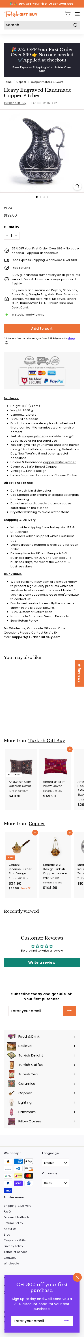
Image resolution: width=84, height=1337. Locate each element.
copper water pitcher (59, 462)
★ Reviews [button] (79, 673)
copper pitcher (33, 436)
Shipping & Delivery (17, 1206)
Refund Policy (13, 1223)
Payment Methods (17, 1217)
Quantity (11, 227)
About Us (10, 1229)
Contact (10, 1258)
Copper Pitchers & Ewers (47, 82)
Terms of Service (15, 1252)
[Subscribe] (69, 1011)
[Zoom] (77, 186)
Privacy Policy (13, 1246)
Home (7, 82)
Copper (21, 82)
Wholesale (11, 1263)
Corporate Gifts (15, 1240)
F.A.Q (7, 1211)
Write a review (42, 962)
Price (8, 208)
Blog (7, 1234)
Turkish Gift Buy (15, 103)
